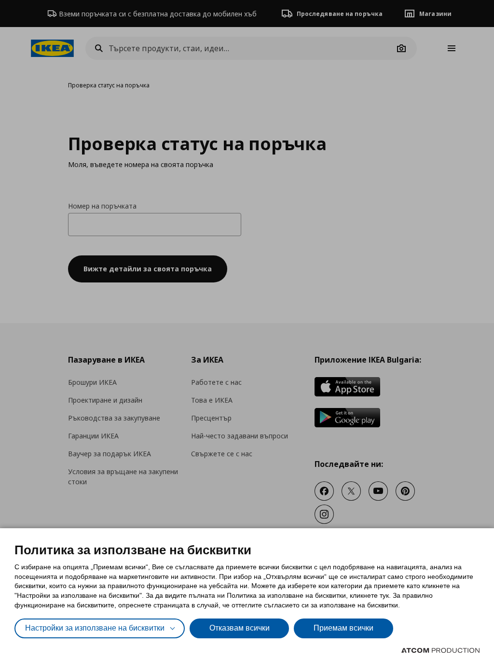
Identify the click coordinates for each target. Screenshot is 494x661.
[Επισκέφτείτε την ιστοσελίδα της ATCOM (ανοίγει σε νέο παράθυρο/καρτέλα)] (440, 650)
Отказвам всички (239, 628)
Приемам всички (343, 628)
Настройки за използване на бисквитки (95, 628)
